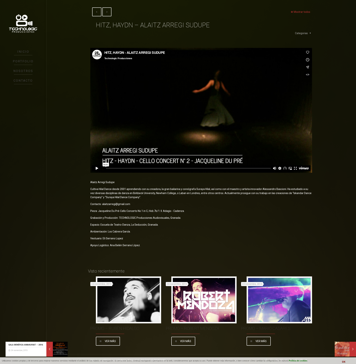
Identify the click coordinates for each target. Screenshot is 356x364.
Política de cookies (298, 361)
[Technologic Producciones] (23, 23)
